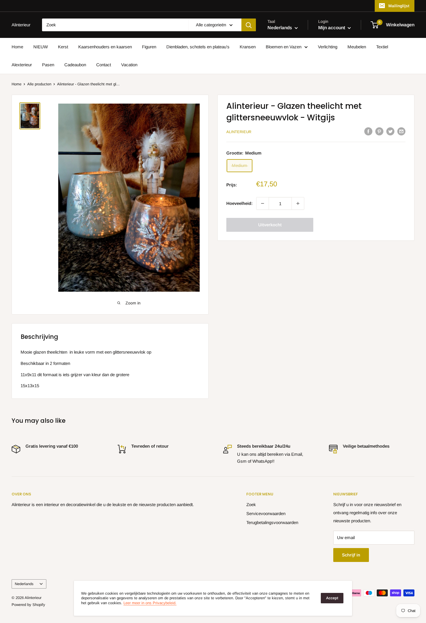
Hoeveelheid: (239, 203)
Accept (332, 598)
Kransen (248, 46)
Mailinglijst (398, 5)
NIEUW (40, 46)
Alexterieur (22, 64)
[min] (262, 203)
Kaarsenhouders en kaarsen (105, 46)
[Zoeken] (248, 25)
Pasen (48, 64)
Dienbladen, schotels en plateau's (198, 46)
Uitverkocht (270, 224)
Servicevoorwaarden (265, 513)
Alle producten (39, 84)
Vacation (129, 64)
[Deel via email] (401, 131)
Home (17, 46)
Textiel (382, 46)
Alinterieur (238, 132)
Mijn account (332, 27)
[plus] (298, 203)
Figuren (149, 46)
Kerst (63, 46)
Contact (103, 64)
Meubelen (356, 46)
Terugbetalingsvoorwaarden (272, 522)
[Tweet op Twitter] (390, 131)
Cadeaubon (75, 64)
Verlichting (327, 46)
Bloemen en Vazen (283, 46)
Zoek (251, 504)
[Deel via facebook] (368, 131)
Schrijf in (351, 554)
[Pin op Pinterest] (379, 131)
